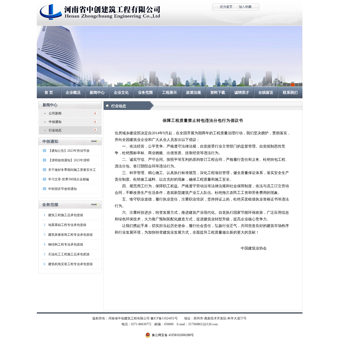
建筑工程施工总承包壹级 (65, 215)
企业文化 (121, 93)
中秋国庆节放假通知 (62, 189)
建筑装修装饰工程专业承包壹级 (70, 235)
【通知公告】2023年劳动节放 (69, 151)
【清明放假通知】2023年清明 (69, 160)
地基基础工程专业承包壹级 (67, 225)
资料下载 (217, 93)
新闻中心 (97, 93)
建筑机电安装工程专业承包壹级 (70, 264)
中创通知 (55, 122)
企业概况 (73, 93)
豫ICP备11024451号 (164, 318)
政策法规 (193, 93)
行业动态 (55, 130)
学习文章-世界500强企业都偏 (68, 179)
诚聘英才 (241, 93)
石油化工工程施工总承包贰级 (69, 254)
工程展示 (169, 93)
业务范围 (145, 93)
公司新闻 (55, 113)
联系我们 (290, 93)
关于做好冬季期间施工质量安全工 (72, 170)
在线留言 (265, 93)
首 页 (48, 93)
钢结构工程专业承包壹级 (65, 244)
